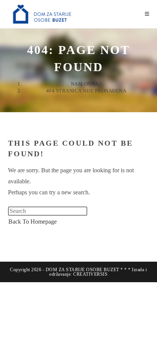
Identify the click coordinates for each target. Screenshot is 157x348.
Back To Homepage (32, 221)
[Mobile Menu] (147, 14)
